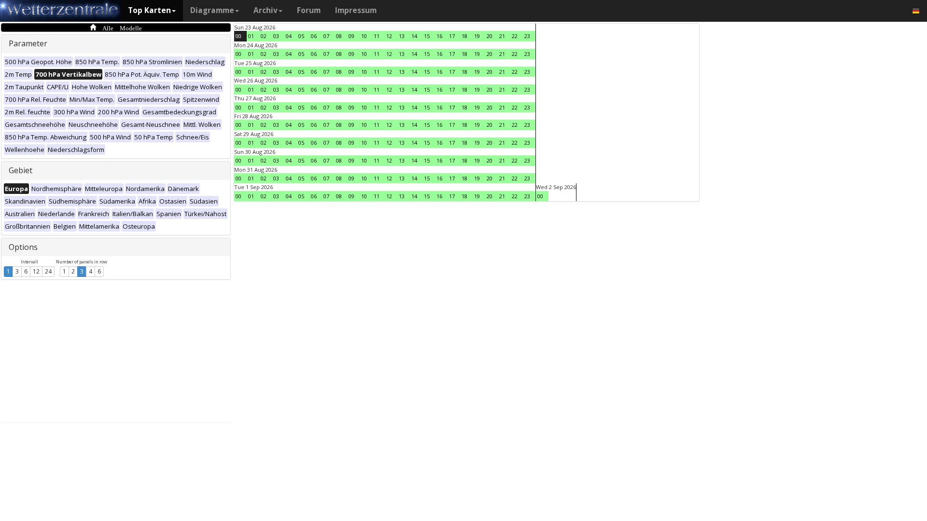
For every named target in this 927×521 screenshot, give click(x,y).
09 (351, 36)
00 (238, 36)
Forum (309, 10)
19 (477, 36)
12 (36, 271)
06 (314, 36)
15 (427, 36)
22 (515, 36)
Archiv (265, 10)
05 (301, 36)
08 (339, 36)
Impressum (356, 10)
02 (264, 36)
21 (502, 36)
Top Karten (149, 10)
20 (489, 36)
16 (439, 36)
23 (527, 36)
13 (402, 36)
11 (376, 36)
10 (364, 36)
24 (48, 271)
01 (251, 36)
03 (276, 36)
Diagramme (212, 10)
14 (414, 36)
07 (326, 36)
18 (464, 36)
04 (289, 36)
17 (452, 36)
